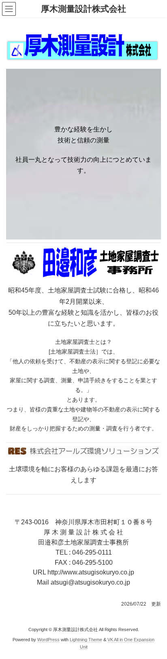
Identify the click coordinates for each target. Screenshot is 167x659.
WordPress (48, 639)
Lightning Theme (86, 639)
